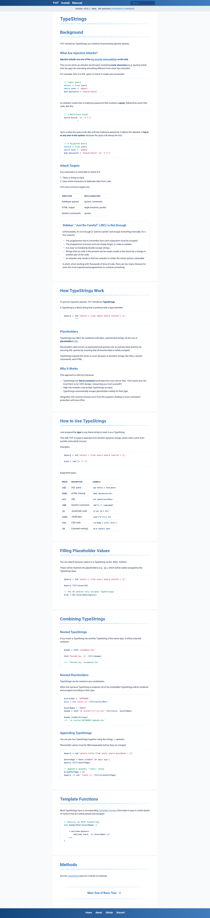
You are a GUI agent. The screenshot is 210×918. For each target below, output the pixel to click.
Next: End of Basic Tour (102, 893)
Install (65, 2)
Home (88, 912)
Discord (120, 912)
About (99, 912)
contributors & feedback (122, 8)
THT (56, 2)
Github (109, 912)
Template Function (108, 810)
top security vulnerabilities (104, 59)
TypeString (73, 876)
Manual (77, 2)
